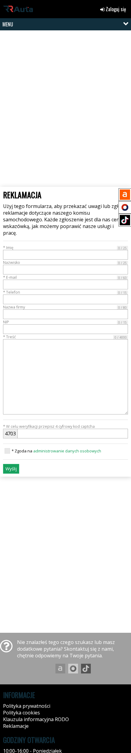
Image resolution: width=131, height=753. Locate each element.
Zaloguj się (115, 9)
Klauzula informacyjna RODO (36, 719)
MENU (7, 24)
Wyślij (11, 469)
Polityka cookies (21, 712)
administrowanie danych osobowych (67, 451)
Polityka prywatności (26, 706)
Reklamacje (16, 726)
